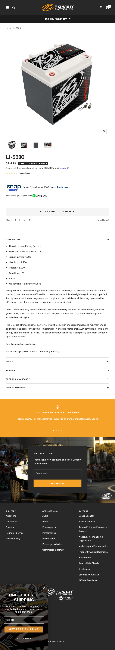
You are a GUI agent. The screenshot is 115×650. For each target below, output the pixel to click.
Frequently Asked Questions (93, 552)
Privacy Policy (13, 538)
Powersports (49, 527)
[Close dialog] (44, 588)
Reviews (10, 370)
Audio (45, 516)
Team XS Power (87, 521)
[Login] (101, 7)
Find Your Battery (55, 19)
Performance (49, 533)
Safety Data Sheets (89, 563)
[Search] (13, 7)
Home (8, 28)
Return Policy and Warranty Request (93, 529)
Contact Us (12, 521)
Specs (9, 362)
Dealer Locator (86, 516)
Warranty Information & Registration (91, 539)
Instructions (85, 557)
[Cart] (107, 7)
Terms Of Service (15, 533)
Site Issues (84, 569)
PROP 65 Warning (15, 388)
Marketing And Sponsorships (93, 546)
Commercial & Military (53, 550)
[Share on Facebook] (15, 220)
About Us (11, 516)
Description (13, 239)
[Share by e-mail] (29, 220)
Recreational (48, 538)
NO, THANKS (24, 638)
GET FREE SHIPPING (24, 629)
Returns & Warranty (18, 379)
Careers (10, 527)
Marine (45, 521)
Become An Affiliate (89, 574)
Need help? (103, 220)
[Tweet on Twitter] (24, 220)
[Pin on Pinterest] (19, 220)
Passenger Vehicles (52, 544)
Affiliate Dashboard (88, 580)
